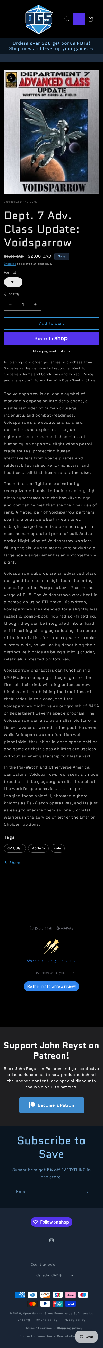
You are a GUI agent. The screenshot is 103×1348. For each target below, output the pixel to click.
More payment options (51, 351)
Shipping (10, 263)
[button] (10, 19)
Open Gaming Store (38, 1313)
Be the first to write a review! (51, 986)
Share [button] (14, 862)
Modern (38, 848)
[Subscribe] (86, 1192)
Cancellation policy (72, 1336)
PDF (13, 282)
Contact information (36, 1336)
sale (57, 848)
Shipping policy (69, 1328)
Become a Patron (56, 1105)
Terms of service (39, 1328)
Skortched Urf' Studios (21, 201)
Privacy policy (74, 1320)
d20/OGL (14, 848)
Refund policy (46, 1320)
